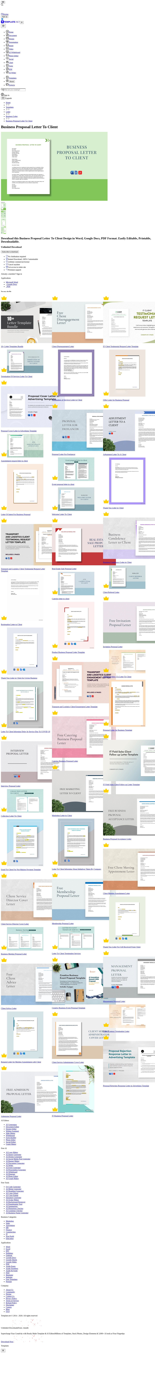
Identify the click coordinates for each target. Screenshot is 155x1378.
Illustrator (9, 1275)
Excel (8, 1249)
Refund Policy (11, 1303)
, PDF (8, 286)
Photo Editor (11, 1140)
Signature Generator (13, 1198)
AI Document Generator (15, 1163)
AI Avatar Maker (12, 1200)
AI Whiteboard (11, 1172)
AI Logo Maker (12, 1152)
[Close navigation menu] (3, 26)
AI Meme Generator (13, 1189)
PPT (7, 1251)
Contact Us (10, 1296)
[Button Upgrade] (3, 98)
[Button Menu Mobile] (3, 2)
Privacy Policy (11, 1298)
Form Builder (11, 1138)
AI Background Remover (15, 1202)
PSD (7, 1273)
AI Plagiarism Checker (14, 1209)
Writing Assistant (12, 1131)
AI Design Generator (14, 1157)
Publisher (9, 1253)
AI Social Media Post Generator (18, 1159)
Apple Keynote (12, 1271)
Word (8, 1247)
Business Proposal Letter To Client (19, 121)
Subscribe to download (10, 252)
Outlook (9, 1255)
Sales (8, 1223)
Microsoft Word (12, 282)
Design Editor (11, 1129)
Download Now (7, 1342)
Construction (11, 1232)
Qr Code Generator (13, 1187)
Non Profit (10, 1236)
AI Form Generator (13, 1168)
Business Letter (12, 116)
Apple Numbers (12, 1268)
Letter (8, 112)
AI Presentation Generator (16, 1170)
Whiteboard (10, 1135)
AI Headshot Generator (15, 1191)
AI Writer (9, 1165)
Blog (8, 1309)
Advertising (10, 1225)
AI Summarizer (12, 1206)
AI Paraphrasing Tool (14, 1204)
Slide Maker (10, 1133)
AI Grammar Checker (14, 1211)
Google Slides (11, 1262)
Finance (9, 1230)
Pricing (8, 1294)
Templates (10, 107)
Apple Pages (11, 1266)
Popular (9, 1282)
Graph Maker (11, 1144)
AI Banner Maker (12, 1161)
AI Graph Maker (12, 1179)
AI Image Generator (13, 1155)
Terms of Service (12, 1301)
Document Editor (12, 1127)
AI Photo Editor (12, 1176)
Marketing (10, 1221)
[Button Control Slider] (2, 202)
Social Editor (11, 1142)
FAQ (8, 1312)
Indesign (9, 1277)
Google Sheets (11, 1260)
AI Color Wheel (12, 1193)
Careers (9, 1307)
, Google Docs (11, 284)
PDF (7, 1264)
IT (7, 1234)
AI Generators (11, 1125)
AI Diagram (10, 1174)
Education (10, 1238)
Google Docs (11, 1258)
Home (8, 103)
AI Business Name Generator (17, 1213)
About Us (9, 1290)
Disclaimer (10, 1305)
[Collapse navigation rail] (22, 22)
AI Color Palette (12, 1195)
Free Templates (11, 1279)
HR (7, 1228)
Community (10, 1292)
